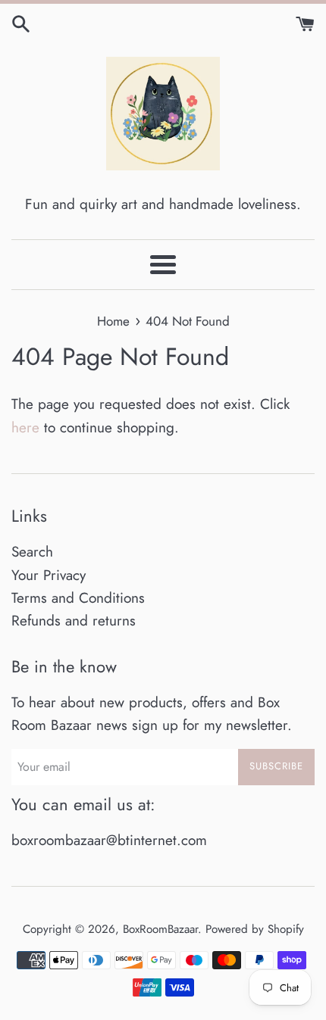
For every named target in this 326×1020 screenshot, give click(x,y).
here (25, 427)
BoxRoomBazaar (160, 929)
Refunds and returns (73, 620)
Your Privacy (48, 575)
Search (32, 551)
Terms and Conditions (78, 598)
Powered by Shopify (254, 929)
